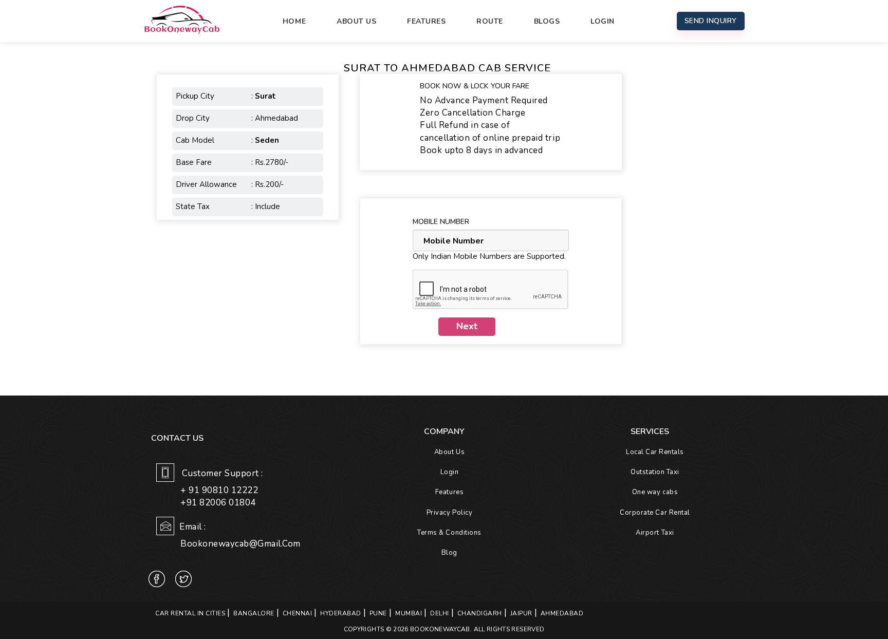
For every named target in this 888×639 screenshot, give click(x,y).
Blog (449, 552)
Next (466, 326)
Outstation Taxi (655, 472)
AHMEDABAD (562, 613)
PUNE (378, 613)
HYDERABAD (340, 613)
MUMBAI (408, 613)
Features (426, 21)
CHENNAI (297, 613)
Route (489, 21)
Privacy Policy (449, 512)
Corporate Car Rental (655, 512)
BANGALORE (253, 613)
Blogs (547, 21)
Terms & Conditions (449, 532)
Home (294, 21)
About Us (356, 21)
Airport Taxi (655, 532)
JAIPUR (521, 613)
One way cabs (655, 492)
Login (602, 21)
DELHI (439, 613)
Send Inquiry (710, 21)
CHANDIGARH (479, 613)
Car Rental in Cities (190, 613)
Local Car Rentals (655, 452)
